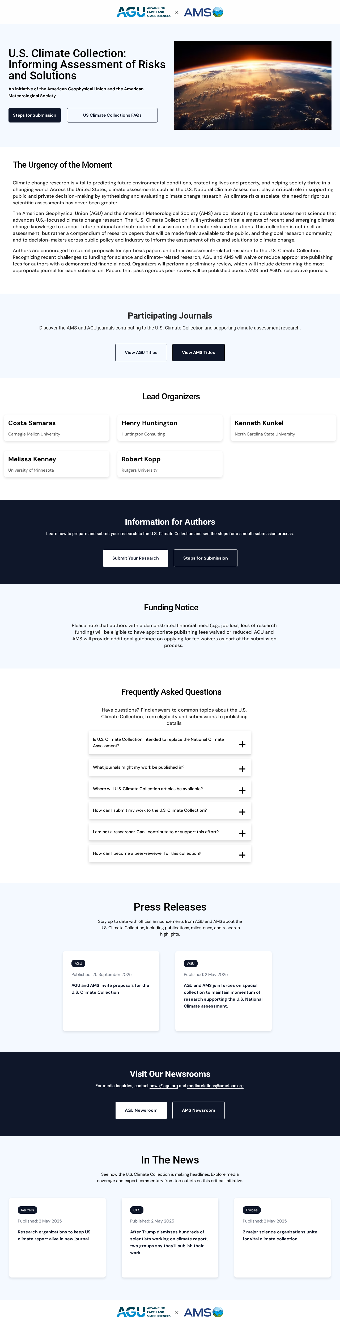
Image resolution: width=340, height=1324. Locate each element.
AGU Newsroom (141, 1110)
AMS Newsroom (198, 1110)
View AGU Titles (141, 352)
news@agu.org (164, 1085)
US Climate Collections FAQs (112, 115)
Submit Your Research (135, 558)
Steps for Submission (34, 115)
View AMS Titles (198, 352)
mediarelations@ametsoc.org (215, 1085)
